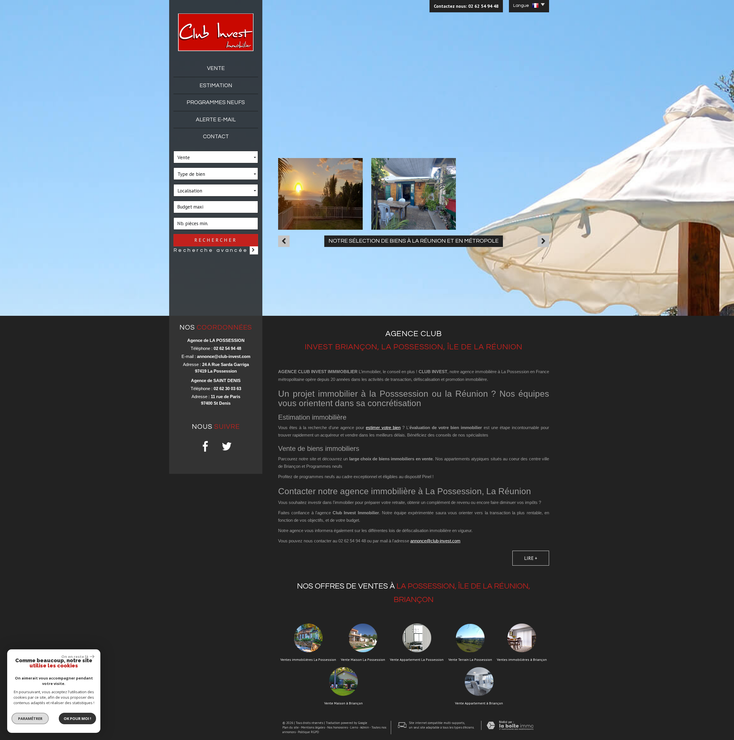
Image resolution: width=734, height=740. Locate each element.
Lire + (530, 558)
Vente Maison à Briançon (343, 703)
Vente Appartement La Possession (417, 659)
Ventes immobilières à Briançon (522, 659)
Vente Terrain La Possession (470, 659)
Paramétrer (30, 718)
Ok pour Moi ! (77, 718)
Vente (216, 68)
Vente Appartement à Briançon (479, 703)
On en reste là (74, 656)
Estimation (216, 85)
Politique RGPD (308, 732)
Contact (216, 136)
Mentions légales (313, 727)
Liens (354, 727)
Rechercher (215, 240)
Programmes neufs (216, 102)
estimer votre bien (383, 427)
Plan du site (290, 727)
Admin (364, 727)
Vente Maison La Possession (363, 659)
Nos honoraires (337, 727)
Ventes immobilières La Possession (308, 659)
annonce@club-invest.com (223, 356)
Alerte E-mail (216, 119)
